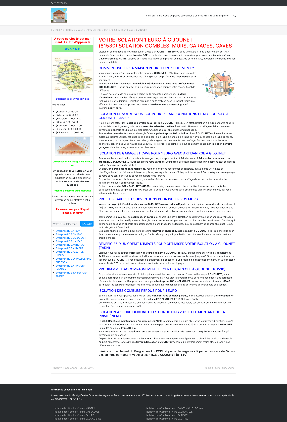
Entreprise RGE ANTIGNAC (70, 244)
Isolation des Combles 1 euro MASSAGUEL (76, 411)
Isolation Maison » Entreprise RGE (83, 30)
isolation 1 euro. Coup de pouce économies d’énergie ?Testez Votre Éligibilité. (187, 15)
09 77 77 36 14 (61, 3)
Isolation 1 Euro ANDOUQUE (219, 367)
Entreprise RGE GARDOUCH (71, 237)
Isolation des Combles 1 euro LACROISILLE (169, 411)
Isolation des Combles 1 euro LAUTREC (167, 418)
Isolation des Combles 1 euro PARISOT (167, 415)
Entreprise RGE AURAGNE (69, 248)
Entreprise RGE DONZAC (69, 234)
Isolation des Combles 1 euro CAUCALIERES (77, 418)
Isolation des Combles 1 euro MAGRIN (74, 408)
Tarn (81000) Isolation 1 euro (118, 30)
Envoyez (87, 223)
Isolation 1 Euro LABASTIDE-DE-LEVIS (73, 367)
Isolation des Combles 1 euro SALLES (74, 415)
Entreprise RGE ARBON (68, 230)
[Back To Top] (279, 414)
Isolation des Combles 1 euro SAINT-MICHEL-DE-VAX (174, 408)
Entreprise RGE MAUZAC (69, 241)
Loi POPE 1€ (57, 30)
